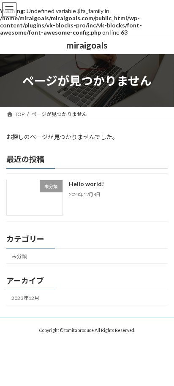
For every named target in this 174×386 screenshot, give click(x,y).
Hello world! (86, 184)
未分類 (19, 256)
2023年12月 (25, 298)
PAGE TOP (161, 366)
